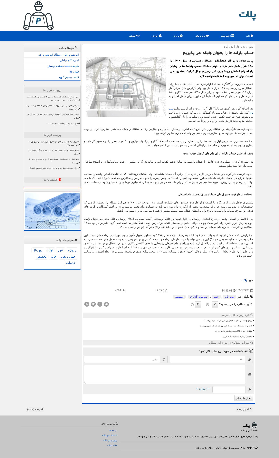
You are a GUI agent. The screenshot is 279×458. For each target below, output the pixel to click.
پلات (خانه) (34, 409)
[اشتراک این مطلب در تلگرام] (106, 303)
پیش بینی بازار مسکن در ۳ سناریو (237, 336)
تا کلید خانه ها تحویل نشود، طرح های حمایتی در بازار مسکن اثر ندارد (53, 116)
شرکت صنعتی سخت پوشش (63, 65)
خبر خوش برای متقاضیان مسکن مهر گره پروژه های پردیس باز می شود (53, 161)
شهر (61, 250)
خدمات (132, 36)
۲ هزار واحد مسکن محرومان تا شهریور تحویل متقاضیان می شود (226, 326)
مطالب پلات (112, 445)
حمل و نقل (68, 256)
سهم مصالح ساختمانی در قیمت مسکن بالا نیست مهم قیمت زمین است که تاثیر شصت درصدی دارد (53, 98)
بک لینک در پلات (109, 435)
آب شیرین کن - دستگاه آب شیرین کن (58, 54)
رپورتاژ (37, 250)
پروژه (177, 36)
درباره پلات (200, 36)
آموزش (155, 36)
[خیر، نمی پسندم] (198, 304)
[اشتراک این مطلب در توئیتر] (93, 303)
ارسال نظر (243, 398)
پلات (247, 14)
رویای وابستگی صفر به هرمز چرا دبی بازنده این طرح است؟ (228, 320)
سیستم (179, 296)
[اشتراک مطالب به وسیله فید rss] (87, 303)
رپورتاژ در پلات (110, 440)
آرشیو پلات (226, 36)
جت (216, 296)
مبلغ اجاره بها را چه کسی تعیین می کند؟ (62, 123)
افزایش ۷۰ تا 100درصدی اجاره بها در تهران (233, 331)
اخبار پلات (243, 409)
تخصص (41, 256)
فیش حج (74, 71)
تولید (50, 250)
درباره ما (113, 430)
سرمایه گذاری (198, 296)
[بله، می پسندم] (215, 304)
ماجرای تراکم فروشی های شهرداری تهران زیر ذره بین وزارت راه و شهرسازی (53, 143)
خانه (248, 36)
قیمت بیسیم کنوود (69, 77)
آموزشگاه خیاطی (69, 60)
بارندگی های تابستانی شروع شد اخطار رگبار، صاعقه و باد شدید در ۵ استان (53, 107)
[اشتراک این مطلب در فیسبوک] (100, 303)
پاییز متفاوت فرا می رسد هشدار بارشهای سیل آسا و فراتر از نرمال (53, 152)
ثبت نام (229, 296)
